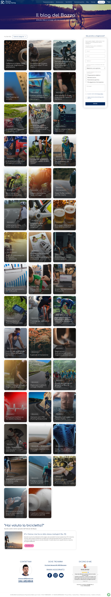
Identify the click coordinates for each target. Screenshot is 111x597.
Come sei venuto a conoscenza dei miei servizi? (95, 65)
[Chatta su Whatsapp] (108, 594)
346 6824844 (25, 581)
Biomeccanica (59, 2)
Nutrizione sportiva (79, 2)
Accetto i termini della (95, 94)
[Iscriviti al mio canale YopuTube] (61, 575)
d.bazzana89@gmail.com (25, 578)
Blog (87, 2)
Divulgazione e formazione (95, 82)
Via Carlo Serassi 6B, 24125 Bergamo (55, 565)
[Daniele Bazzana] (8, 2)
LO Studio (98, 594)
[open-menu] (108, 2)
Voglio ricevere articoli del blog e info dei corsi (96, 98)
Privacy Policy (100, 94)
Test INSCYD (69, 2)
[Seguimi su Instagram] (55, 575)
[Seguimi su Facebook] (50, 575)
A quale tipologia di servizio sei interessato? (94, 73)
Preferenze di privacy (85, 594)
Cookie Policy (75, 594)
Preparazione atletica (48, 2)
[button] (97, 574)
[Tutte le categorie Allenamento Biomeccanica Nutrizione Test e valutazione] (19, 36)
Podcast (93, 2)
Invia (95, 104)
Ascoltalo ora (29, 545)
